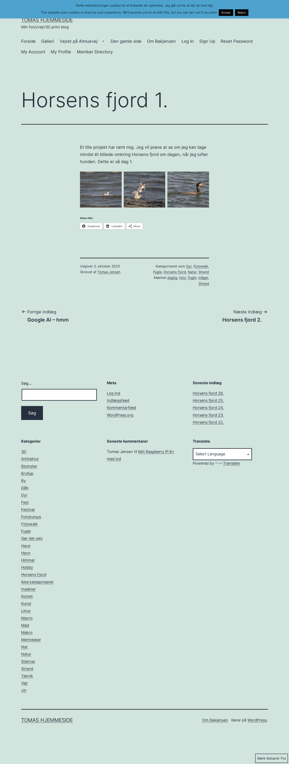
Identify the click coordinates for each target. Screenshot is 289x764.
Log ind (113, 393)
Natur (192, 272)
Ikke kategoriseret (37, 582)
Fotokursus (31, 517)
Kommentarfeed (121, 407)
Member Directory (95, 51)
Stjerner (28, 661)
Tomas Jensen (109, 272)
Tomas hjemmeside (47, 20)
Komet (27, 596)
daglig (172, 277)
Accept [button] (226, 12)
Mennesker (31, 639)
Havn (25, 553)
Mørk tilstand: (268, 758)
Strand (203, 272)
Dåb (24, 488)
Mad (25, 625)
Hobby (27, 567)
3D (23, 451)
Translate (231, 463)
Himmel (27, 560)
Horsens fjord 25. (208, 400)
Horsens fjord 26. (208, 393)
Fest (25, 502)
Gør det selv (32, 538)
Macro (27, 618)
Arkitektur (30, 459)
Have (25, 546)
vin (23, 690)
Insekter (28, 589)
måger (203, 277)
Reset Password (237, 41)
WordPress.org (120, 415)
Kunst (26, 603)
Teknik (27, 676)
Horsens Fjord (175, 272)
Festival (28, 509)
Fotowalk (201, 266)
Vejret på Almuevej (79, 41)
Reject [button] (242, 12)
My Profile (61, 51)
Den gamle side (126, 41)
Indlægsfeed (118, 400)
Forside (28, 41)
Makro (27, 632)
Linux (26, 610)
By (23, 480)
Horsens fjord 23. (208, 415)
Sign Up (207, 41)
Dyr (189, 266)
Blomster (29, 466)
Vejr (24, 683)
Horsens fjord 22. (208, 422)
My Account (33, 51)
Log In (188, 41)
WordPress (257, 720)
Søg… (26, 383)
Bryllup (27, 473)
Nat (24, 647)
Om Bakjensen (161, 41)
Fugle (157, 272)
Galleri (47, 41)
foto (182, 277)
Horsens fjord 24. (208, 407)
